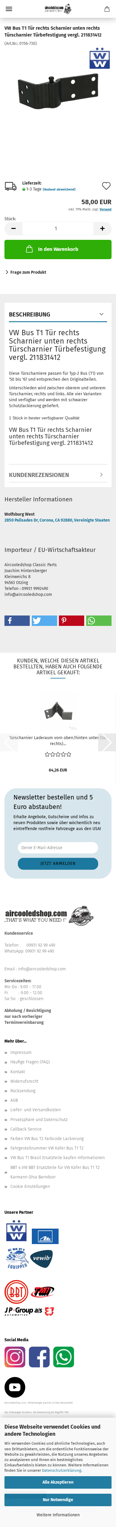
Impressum (21, 1052)
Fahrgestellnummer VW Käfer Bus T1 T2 (47, 1148)
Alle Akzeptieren (58, 1482)
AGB (14, 1100)
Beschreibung (29, 314)
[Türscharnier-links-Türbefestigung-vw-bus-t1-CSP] (58, 90)
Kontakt (17, 1071)
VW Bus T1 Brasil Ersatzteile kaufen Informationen (57, 1157)
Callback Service (26, 1129)
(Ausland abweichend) (59, 189)
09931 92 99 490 (40, 945)
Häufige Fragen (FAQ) (30, 1062)
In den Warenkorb (58, 249)
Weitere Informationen (58, 1514)
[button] (13, 228)
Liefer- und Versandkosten (35, 1109)
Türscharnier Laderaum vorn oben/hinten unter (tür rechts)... (58, 740)
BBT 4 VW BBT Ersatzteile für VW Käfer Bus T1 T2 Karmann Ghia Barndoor (55, 1172)
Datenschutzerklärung (61, 1470)
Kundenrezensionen (39, 474)
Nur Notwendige (58, 1499)
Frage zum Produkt (28, 272)
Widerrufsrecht (24, 1081)
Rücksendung (22, 1090)
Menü (9, 9)
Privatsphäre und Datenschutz (39, 1119)
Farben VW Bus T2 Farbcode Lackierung (47, 1138)
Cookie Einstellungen (30, 1186)
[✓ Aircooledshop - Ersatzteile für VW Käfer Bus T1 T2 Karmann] (58, 9)
